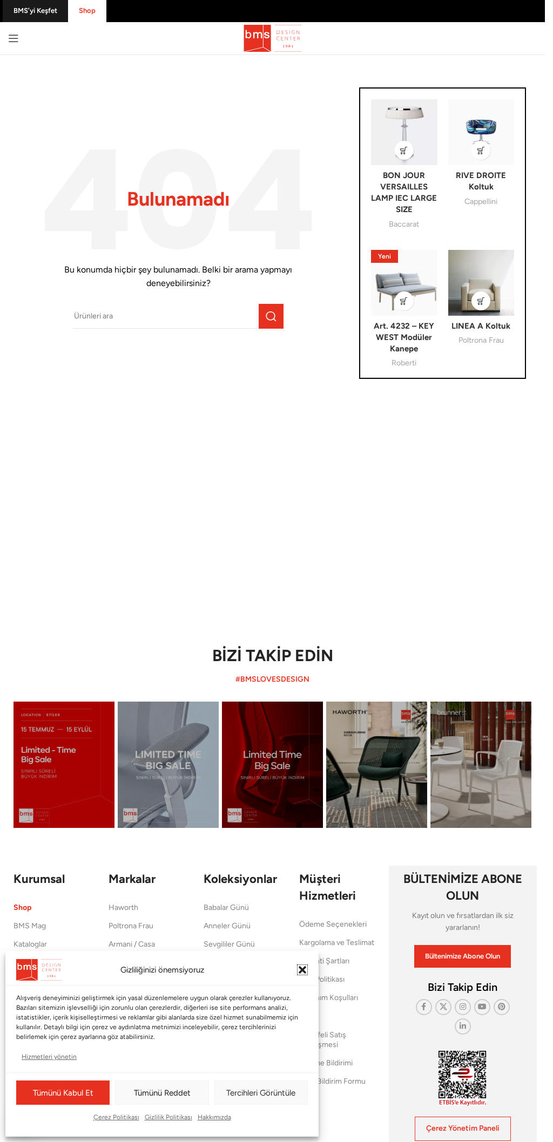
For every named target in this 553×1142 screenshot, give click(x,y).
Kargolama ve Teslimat (336, 942)
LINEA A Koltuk (480, 326)
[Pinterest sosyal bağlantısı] (502, 1007)
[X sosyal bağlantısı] (443, 1007)
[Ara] (271, 316)
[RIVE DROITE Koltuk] (481, 132)
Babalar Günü (226, 907)
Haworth (123, 907)
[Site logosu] (272, 38)
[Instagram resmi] (64, 765)
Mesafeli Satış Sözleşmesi (322, 1039)
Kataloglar (30, 944)
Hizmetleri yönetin (49, 1057)
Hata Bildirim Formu (332, 1081)
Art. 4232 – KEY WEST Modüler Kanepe (404, 337)
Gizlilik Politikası (168, 1117)
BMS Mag (30, 925)
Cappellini (480, 201)
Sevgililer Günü (229, 944)
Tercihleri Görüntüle (260, 1093)
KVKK (309, 1016)
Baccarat (404, 224)
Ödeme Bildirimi (326, 1063)
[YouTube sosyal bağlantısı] (482, 1007)
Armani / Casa (132, 944)
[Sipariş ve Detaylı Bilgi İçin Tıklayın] (404, 150)
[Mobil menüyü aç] (13, 38)
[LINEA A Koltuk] (481, 283)
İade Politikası (322, 979)
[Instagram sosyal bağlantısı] (463, 1007)
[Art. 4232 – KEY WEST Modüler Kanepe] (404, 283)
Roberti (404, 363)
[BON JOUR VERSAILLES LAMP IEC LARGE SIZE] (404, 132)
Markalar (132, 879)
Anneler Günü (227, 925)
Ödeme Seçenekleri (333, 924)
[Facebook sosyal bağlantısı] (424, 1007)
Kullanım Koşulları (328, 997)
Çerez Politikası (116, 1117)
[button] (302, 969)
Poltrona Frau (481, 340)
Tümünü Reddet (162, 1093)
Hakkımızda (214, 1117)
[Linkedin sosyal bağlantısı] (463, 1026)
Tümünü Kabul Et (63, 1093)
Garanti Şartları (324, 961)
